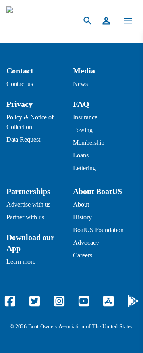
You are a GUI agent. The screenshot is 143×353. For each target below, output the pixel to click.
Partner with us (25, 217)
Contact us (19, 84)
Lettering (84, 168)
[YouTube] (84, 301)
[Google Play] (133, 301)
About (81, 204)
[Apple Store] (108, 301)
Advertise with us (28, 204)
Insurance (85, 117)
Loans (81, 155)
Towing (83, 130)
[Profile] (106, 20)
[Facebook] (10, 301)
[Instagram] (59, 301)
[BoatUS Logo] (36, 20)
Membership (88, 142)
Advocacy (86, 242)
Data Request (23, 139)
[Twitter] (35, 301)
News (80, 84)
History (82, 217)
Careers (82, 255)
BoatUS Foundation (98, 229)
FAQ (81, 104)
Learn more (20, 261)
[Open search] (87, 20)
